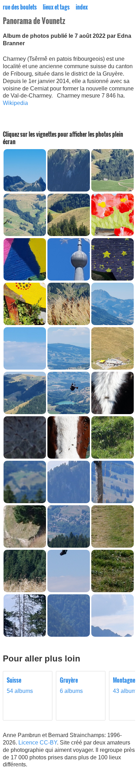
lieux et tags (56, 7)
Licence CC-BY (37, 743)
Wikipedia (15, 103)
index (82, 7)
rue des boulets (20, 7)
